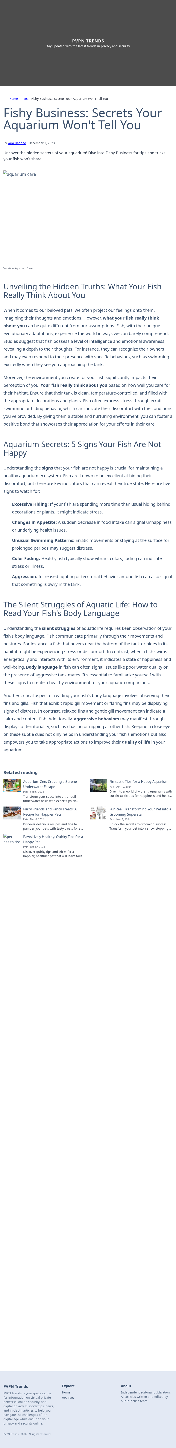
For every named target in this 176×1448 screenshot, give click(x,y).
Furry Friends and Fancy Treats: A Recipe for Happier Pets (50, 812)
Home (13, 99)
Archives (68, 1397)
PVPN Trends (88, 41)
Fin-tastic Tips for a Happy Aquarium (138, 781)
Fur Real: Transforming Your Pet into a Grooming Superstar (140, 812)
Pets (25, 99)
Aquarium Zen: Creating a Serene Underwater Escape (50, 784)
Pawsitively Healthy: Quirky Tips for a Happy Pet (53, 839)
